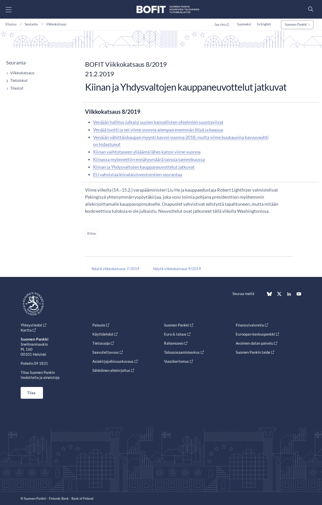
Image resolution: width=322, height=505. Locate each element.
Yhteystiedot (31, 325)
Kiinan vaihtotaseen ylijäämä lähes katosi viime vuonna (146, 152)
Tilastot (16, 88)
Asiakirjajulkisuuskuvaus (113, 361)
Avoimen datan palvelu (254, 343)
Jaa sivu (220, 24)
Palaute (98, 325)
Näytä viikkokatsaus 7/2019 (115, 268)
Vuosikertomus (176, 361)
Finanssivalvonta (250, 325)
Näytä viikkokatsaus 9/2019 (177, 268)
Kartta (26, 330)
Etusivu (11, 24)
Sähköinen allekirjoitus (111, 370)
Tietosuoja (101, 343)
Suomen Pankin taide (253, 352)
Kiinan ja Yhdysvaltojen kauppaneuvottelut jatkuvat (144, 167)
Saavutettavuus (105, 352)
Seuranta (31, 24)
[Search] (309, 9)
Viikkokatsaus (56, 24)
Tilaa (31, 392)
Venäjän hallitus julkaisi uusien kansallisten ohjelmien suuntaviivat (158, 122)
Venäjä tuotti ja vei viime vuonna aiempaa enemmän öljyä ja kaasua (158, 129)
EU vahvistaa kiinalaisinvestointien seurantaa (137, 174)
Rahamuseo (173, 343)
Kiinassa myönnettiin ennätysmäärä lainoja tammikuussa (149, 159)
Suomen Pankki (296, 24)
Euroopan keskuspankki (255, 334)
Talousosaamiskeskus (182, 352)
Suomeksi (244, 24)
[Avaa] (6, 73)
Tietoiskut (19, 80)
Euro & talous (175, 334)
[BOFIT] (167, 9)
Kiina (91, 233)
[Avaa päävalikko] (13, 9)
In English (264, 24)
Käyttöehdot (102, 334)
